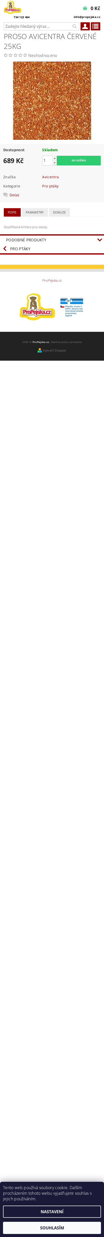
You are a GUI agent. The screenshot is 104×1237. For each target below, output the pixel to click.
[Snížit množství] (54, 162)
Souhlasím (52, 1228)
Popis (12, 212)
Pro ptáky (50, 186)
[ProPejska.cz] (12, 6)
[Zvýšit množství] (54, 158)
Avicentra (50, 177)
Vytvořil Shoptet (54, 350)
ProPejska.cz (52, 280)
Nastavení (52, 1211)
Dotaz (15, 195)
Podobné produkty (26, 239)
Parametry (35, 212)
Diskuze (59, 212)
